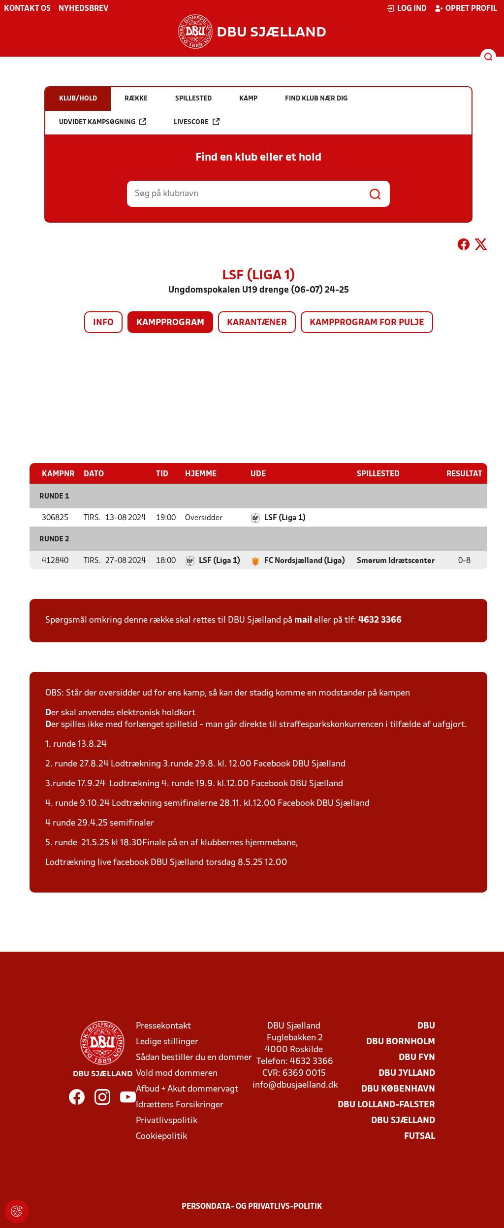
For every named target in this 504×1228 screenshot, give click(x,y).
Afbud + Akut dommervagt (187, 1089)
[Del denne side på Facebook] (464, 246)
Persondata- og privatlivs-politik (252, 1206)
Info (103, 323)
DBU (426, 1026)
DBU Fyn (417, 1058)
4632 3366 (380, 620)
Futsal (419, 1136)
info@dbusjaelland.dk (295, 1085)
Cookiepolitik (161, 1136)
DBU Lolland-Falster (386, 1105)
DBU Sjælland (403, 1121)
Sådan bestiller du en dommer (194, 1058)
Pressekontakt (163, 1026)
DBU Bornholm (400, 1042)
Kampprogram (170, 323)
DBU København (398, 1089)
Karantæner (257, 323)
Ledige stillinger (167, 1042)
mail (303, 620)
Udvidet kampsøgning (97, 122)
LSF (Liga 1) (285, 518)
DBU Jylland (406, 1073)
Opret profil (471, 8)
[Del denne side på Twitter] (480, 246)
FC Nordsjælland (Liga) (304, 561)
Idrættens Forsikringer (179, 1105)
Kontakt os (27, 8)
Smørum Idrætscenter (396, 561)
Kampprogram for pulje (367, 323)
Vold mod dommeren (177, 1073)
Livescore (191, 122)
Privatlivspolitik (166, 1121)
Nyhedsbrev (83, 8)
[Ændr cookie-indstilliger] (17, 1211)
